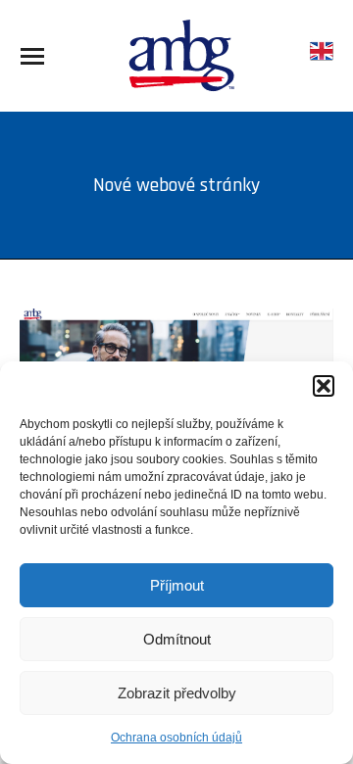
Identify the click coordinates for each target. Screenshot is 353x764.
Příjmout (177, 585)
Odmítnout (177, 639)
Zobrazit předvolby (177, 693)
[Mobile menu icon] (32, 56)
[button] (323, 386)
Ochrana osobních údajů (176, 737)
